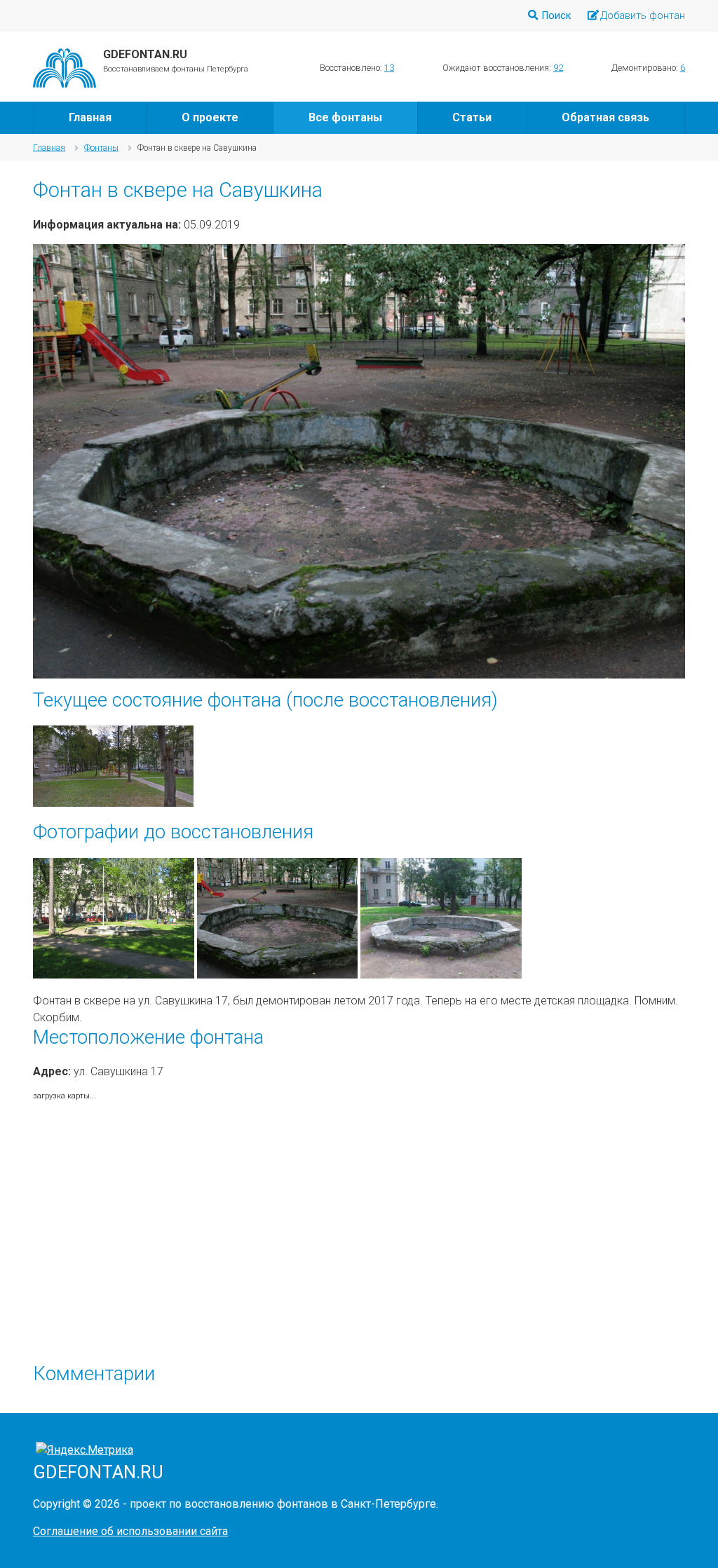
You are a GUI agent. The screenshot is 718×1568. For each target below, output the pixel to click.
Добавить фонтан (642, 15)
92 (558, 67)
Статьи (472, 117)
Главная (90, 117)
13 (389, 67)
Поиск (556, 15)
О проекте (210, 117)
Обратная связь (605, 117)
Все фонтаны (345, 117)
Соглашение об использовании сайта (130, 1531)
